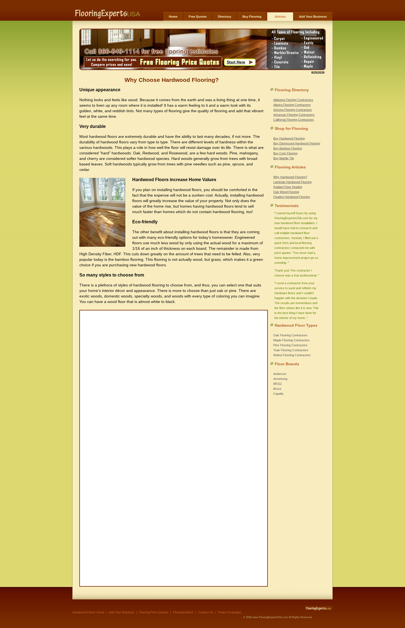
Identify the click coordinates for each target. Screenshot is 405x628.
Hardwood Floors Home (88, 612)
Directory (224, 16)
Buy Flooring (251, 16)
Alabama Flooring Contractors (293, 99)
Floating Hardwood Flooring (291, 196)
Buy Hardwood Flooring (289, 138)
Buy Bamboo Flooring (287, 148)
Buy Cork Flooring (285, 153)
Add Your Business (313, 16)
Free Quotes (198, 16)
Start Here (236, 62)
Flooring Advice (183, 612)
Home (173, 16)
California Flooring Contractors (293, 119)
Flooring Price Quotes (153, 612)
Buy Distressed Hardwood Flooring (296, 143)
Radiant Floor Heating (287, 187)
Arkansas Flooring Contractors (294, 114)
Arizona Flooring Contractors (292, 109)
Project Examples (229, 612)
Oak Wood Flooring (286, 192)
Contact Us (205, 612)
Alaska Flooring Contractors (292, 104)
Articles (280, 16)
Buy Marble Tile (283, 158)
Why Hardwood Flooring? (290, 177)
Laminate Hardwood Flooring (292, 182)
